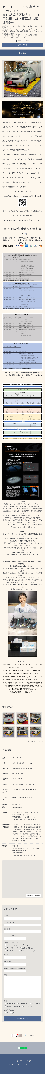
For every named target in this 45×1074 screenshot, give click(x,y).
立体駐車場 (35, 1004)
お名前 (6, 915)
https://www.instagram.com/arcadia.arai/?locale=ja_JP (22, 196)
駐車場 (6, 1001)
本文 (5, 975)
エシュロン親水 (28, 948)
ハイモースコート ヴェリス (18, 945)
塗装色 (6, 954)
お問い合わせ (22, 45)
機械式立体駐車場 (13, 1006)
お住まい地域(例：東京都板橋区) (14, 968)
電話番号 (7, 929)
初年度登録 (7, 961)
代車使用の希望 (9, 1010)
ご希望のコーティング (11, 943)
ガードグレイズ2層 (28, 951)
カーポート (28, 1006)
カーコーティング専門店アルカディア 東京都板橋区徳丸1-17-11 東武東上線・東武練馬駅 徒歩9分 (22, 14)
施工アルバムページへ (35, 741)
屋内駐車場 (23, 1004)
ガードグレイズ (12, 948)
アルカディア (22, 1060)
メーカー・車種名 (10, 936)
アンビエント (12, 951)
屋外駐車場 (11, 1004)
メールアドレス (9, 922)
